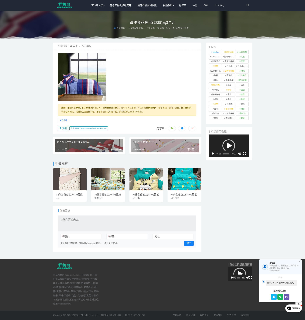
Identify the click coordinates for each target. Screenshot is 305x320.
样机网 (75, 315)
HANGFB (229, 52)
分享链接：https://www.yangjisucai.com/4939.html (89, 128)
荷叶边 (243, 113)
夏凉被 (229, 75)
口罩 (216, 66)
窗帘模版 (229, 109)
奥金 (216, 80)
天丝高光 (243, 75)
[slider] (226, 153)
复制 (216, 75)
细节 (243, 109)
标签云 (182, 5)
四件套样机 (216, 71)
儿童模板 (216, 61)
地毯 (243, 71)
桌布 (216, 99)
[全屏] (244, 153)
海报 (64, 128)
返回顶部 (245, 315)
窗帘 (216, 109)
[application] (229, 145)
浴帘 (243, 104)
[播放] (213, 153)
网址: (157, 236)
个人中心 (219, 5)
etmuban (216, 52)
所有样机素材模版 (147, 5)
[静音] (239, 153)
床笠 (243, 85)
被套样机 (229, 118)
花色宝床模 (229, 113)
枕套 (243, 94)
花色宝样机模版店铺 (120, 5)
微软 (229, 90)
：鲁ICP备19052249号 (110, 315)
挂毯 (243, 90)
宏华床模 (229, 80)
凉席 (243, 61)
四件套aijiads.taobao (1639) (243, 66)
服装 (229, 94)
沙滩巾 (229, 104)
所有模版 (121, 28)
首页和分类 (97, 5)
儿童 (243, 57)
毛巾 (229, 99)
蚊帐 (216, 118)
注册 (195, 5)
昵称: (65, 236)
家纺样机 (216, 85)
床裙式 (216, 90)
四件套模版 (229, 71)
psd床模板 (243, 52)
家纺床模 (243, 80)
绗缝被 (216, 113)
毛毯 (243, 99)
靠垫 (243, 118)
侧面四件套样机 (229, 57)
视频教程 (168, 5)
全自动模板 (229, 61)
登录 (206, 5)
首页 (75, 46)
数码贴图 (216, 94)
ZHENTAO (215, 57)
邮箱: (111, 236)
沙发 (216, 104)
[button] (228, 145)
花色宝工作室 (182, 28)
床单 (229, 85)
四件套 (64, 120)
